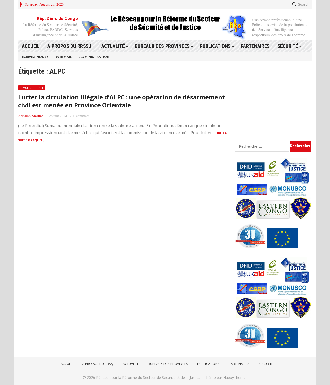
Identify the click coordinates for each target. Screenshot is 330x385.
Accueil (31, 46)
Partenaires (255, 46)
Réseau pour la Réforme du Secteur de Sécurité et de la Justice (148, 377)
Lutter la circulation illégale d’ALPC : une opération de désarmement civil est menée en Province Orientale (121, 101)
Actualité (113, 46)
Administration (94, 56)
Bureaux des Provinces (162, 46)
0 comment (81, 116)
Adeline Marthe (30, 115)
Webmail (64, 56)
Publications (215, 46)
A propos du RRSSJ (69, 46)
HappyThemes (235, 377)
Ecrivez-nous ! (35, 56)
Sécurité (287, 46)
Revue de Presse (32, 88)
